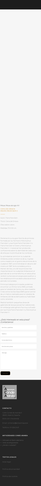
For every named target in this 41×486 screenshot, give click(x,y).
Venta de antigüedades (10, 443)
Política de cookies (9, 476)
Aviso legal (6, 462)
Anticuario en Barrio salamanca (12, 440)
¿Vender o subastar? (9, 445)
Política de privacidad (11, 469)
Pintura (2, 205)
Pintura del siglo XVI (12, 205)
